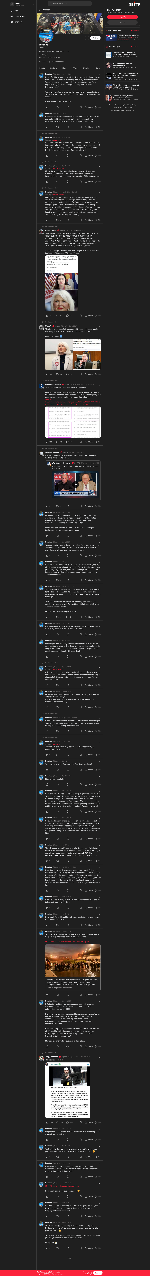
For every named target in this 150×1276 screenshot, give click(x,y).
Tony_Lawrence (51, 1057)
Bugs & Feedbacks (117, 110)
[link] (64, 74)
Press (117, 105)
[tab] (42, 68)
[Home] (122, 3)
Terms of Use (118, 107)
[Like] (50, 685)
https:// (48, 399)
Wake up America (52, 452)
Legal (123, 105)
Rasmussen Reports (53, 385)
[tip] (70, 107)
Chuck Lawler (50, 230)
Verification (130, 110)
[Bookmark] (81, 107)
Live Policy (128, 107)
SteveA (48, 326)
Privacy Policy (131, 105)
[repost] (60, 107)
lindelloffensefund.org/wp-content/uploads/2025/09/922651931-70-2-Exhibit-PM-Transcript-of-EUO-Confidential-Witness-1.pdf (72, 403)
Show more (135, 30)
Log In (87, 1273)
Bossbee (48, 74)
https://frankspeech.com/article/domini (62, 1186)
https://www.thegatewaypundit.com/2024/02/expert (67, 942)
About (111, 105)
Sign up (98, 1273)
